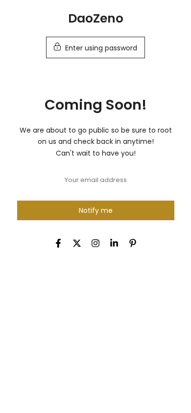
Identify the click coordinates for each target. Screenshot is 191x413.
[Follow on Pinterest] (132, 243)
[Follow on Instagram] (95, 243)
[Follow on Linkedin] (114, 243)
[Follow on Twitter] (76, 243)
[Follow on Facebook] (58, 243)
